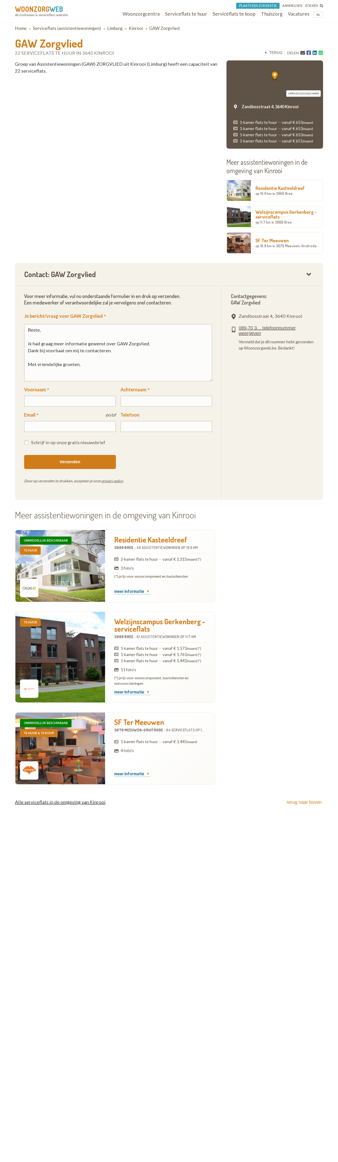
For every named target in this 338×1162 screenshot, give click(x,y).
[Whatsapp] (320, 53)
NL (318, 15)
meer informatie (129, 591)
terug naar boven (304, 802)
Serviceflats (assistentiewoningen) (67, 28)
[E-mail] (302, 52)
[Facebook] (308, 53)
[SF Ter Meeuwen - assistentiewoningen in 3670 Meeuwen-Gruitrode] (60, 748)
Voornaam (35, 389)
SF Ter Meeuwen (285, 242)
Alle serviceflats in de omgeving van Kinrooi (60, 802)
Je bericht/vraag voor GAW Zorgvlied (63, 316)
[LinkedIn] (314, 53)
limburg (115, 28)
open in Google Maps (303, 93)
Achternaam (133, 389)
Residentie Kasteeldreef (280, 190)
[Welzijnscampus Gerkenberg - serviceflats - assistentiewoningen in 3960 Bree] (60, 657)
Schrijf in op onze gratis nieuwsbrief (68, 442)
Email (29, 415)
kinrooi (136, 28)
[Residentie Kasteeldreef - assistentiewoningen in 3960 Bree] (60, 566)
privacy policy (112, 481)
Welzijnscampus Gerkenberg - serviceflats (286, 216)
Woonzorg (39, 9)
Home (21, 28)
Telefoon (129, 415)
